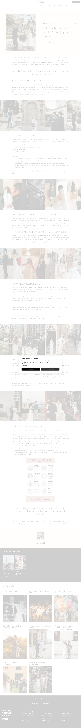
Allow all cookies (31, 369)
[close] (58, 358)
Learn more (24, 365)
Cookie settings (50, 369)
